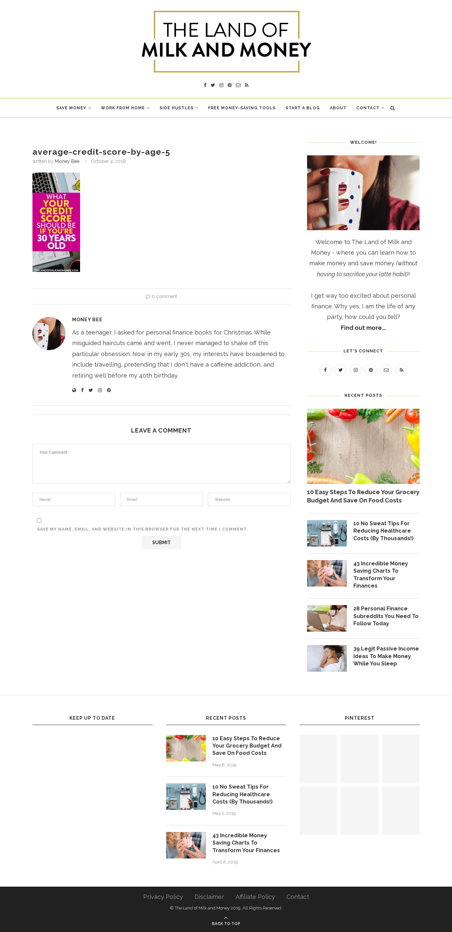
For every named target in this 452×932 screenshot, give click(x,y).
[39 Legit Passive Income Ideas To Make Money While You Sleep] (327, 658)
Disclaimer (209, 896)
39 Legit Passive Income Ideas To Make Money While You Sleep (386, 656)
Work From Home (123, 108)
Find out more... (363, 327)
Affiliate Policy (255, 896)
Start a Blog (303, 108)
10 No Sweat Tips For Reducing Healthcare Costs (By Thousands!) (383, 531)
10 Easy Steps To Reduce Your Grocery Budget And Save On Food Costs (363, 496)
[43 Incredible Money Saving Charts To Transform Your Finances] (327, 573)
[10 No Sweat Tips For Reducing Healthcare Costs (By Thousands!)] (327, 533)
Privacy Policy (163, 896)
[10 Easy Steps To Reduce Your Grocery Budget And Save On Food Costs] (363, 446)
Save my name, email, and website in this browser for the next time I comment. (142, 529)
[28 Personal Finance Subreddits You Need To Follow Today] (327, 618)
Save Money (71, 108)
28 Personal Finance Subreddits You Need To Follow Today (386, 616)
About (338, 108)
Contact (368, 108)
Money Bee (67, 161)
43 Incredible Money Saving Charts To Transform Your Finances (380, 574)
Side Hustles (176, 108)
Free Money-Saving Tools (242, 108)
